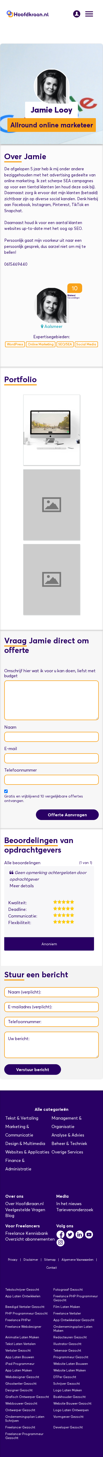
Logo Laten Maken (67, 1390)
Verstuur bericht (32, 1069)
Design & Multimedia (25, 1143)
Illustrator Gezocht (67, 1344)
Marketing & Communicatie (19, 1131)
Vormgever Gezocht (68, 1417)
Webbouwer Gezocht (21, 1403)
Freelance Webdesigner (23, 1327)
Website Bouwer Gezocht (72, 1403)
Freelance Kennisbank (26, 1233)
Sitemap (49, 1260)
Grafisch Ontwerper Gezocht (27, 1397)
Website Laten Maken (69, 1370)
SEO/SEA (65, 344)
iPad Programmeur (19, 1364)
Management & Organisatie (67, 1122)
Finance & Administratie (18, 1164)
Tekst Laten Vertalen (20, 1344)
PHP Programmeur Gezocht (26, 1313)
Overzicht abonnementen (30, 1239)
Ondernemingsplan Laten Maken (72, 1329)
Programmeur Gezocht (70, 1357)
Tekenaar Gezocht (67, 1350)
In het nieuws (69, 1203)
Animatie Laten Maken (22, 1337)
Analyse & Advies (68, 1135)
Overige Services (67, 1152)
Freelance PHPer (18, 1320)
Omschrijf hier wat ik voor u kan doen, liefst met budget (50, 673)
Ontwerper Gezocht (20, 1410)
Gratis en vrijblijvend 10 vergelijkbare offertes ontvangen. (43, 798)
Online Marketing (41, 344)
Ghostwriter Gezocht (20, 1383)
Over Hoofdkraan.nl (24, 1203)
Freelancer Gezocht (20, 1427)
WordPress (15, 344)
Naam (10, 727)
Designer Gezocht (18, 1390)
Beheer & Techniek (69, 1143)
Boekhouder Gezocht (69, 1397)
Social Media (86, 344)
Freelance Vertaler (67, 1313)
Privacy (12, 1260)
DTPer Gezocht (64, 1377)
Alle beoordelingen (22, 862)
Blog (9, 1215)
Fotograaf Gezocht (68, 1289)
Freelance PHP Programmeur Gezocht (75, 1298)
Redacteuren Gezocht (70, 1337)
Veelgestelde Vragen (25, 1209)
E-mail (10, 748)
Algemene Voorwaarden (77, 1260)
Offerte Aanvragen (67, 814)
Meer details (22, 885)
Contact (51, 1267)
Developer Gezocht (68, 1427)
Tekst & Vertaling (21, 1118)
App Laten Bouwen (19, 1357)
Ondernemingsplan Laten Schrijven (24, 1419)
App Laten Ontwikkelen (22, 1296)
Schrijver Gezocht (66, 1383)
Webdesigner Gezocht (22, 1377)
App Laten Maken (18, 1370)
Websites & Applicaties (27, 1152)
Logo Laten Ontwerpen (71, 1410)
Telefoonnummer (20, 770)
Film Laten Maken (66, 1307)
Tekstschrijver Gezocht (22, 1289)
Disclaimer (31, 1260)
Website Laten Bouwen (70, 1364)
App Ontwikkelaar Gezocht (73, 1320)
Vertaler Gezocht (18, 1350)
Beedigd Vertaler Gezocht (24, 1307)
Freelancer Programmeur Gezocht (24, 1436)
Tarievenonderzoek (74, 1209)
